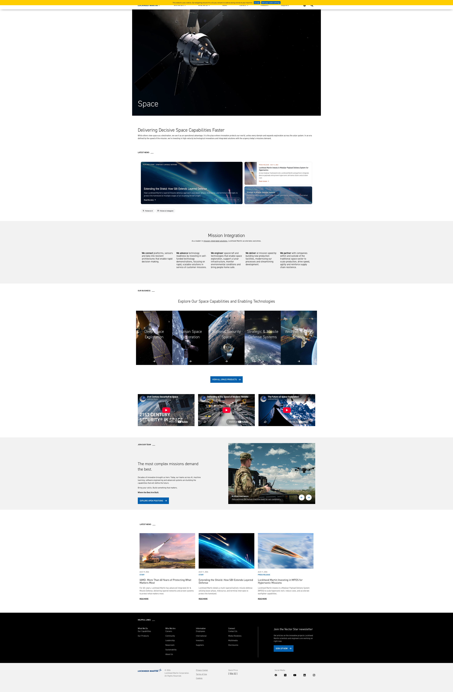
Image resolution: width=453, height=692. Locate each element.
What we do (203, 5)
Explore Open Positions (151, 500)
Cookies (199, 678)
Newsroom (169, 645)
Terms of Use (201, 674)
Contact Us (232, 631)
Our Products (143, 635)
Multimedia (233, 640)
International (201, 635)
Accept (257, 2)
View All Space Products (224, 379)
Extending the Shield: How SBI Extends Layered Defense (226, 581)
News (224, 5)
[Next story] (238, 200)
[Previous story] (221, 200)
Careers (242, 5)
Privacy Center (202, 670)
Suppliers (285, 5)
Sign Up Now (282, 648)
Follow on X (149, 211)
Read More (144, 598)
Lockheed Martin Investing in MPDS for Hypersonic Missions (280, 581)
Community (170, 635)
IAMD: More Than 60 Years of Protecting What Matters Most (165, 581)
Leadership (170, 640)
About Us (169, 654)
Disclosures (233, 645)
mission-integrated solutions (215, 240)
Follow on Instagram (166, 211)
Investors (264, 5)
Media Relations (234, 635)
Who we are (179, 5)
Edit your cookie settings (271, 2)
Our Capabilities (144, 631)
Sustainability (170, 649)
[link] (192, 183)
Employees (200, 631)
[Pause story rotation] (216, 200)
